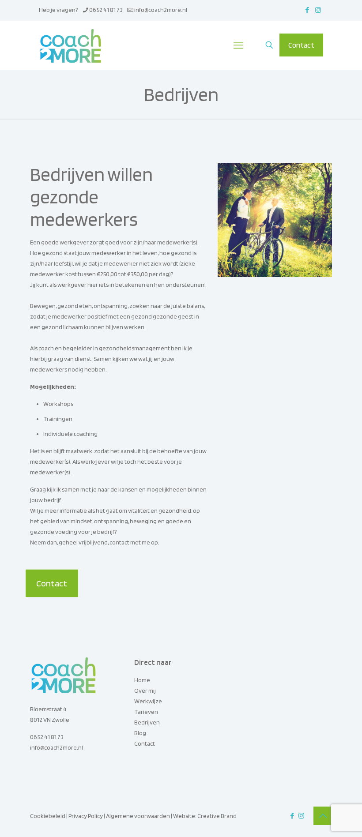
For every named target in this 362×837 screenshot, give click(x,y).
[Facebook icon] (307, 10)
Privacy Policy (85, 815)
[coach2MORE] (70, 45)
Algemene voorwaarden (138, 815)
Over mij (145, 690)
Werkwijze (148, 701)
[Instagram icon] (318, 10)
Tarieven (146, 711)
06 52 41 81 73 (106, 9)
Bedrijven (147, 722)
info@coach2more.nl (160, 9)
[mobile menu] (238, 45)
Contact (301, 45)
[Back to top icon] (322, 816)
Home (142, 679)
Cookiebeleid (47, 815)
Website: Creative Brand (205, 815)
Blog (140, 732)
